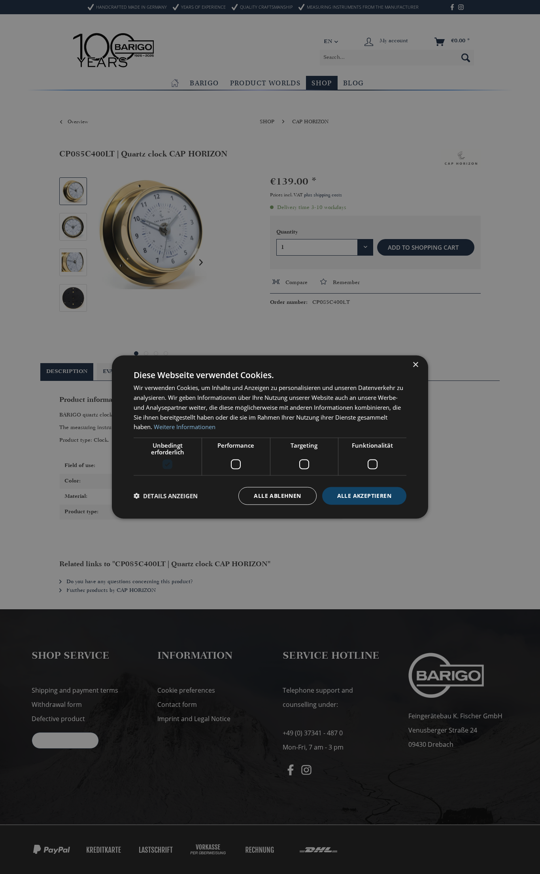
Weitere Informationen (184, 427)
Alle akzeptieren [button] (364, 495)
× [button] (415, 365)
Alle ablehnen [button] (277, 495)
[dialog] (270, 437)
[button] (166, 496)
